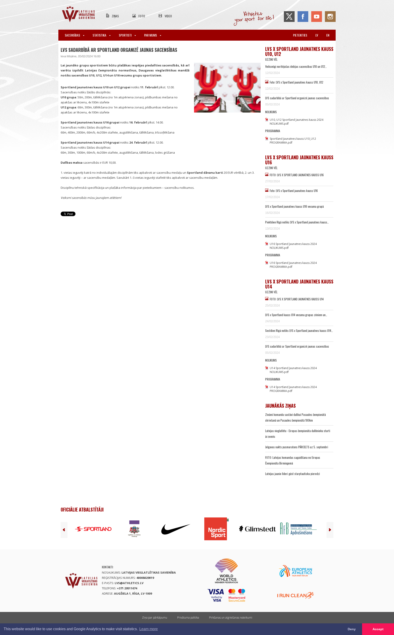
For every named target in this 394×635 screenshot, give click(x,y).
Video (168, 15)
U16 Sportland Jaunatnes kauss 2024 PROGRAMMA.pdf (293, 265)
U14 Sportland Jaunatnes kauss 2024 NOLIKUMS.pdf (293, 370)
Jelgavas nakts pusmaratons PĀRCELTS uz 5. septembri (296, 447)
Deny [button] (352, 629)
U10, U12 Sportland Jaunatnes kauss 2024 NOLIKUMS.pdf (296, 122)
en (327, 35)
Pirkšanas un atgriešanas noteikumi (230, 617)
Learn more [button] (148, 629)
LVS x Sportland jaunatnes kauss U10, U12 (299, 51)
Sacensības (73, 35)
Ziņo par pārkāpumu (154, 617)
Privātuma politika (188, 617)
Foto (141, 15)
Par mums (151, 35)
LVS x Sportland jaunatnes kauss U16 (299, 160)
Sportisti (125, 35)
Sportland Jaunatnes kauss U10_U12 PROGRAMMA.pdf (293, 140)
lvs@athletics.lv (129, 583)
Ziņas (115, 15)
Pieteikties (300, 35)
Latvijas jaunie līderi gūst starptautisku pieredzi (292, 473)
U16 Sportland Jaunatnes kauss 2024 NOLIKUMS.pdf (293, 246)
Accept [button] (378, 629)
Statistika (100, 35)
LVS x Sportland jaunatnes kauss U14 (299, 284)
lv (316, 35)
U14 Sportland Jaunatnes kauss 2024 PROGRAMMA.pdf (293, 389)
